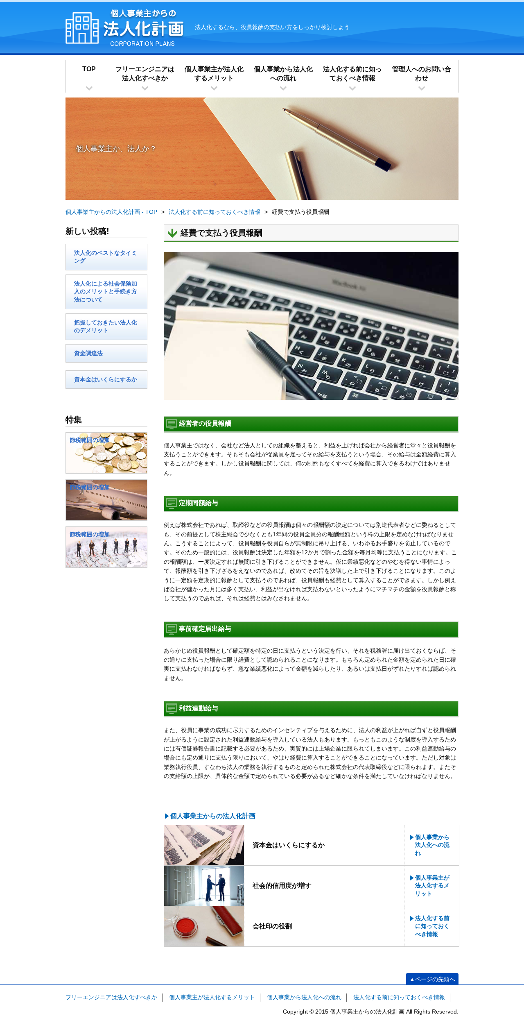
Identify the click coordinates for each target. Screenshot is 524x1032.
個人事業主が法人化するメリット (214, 74)
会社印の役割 (272, 926)
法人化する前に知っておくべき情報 (352, 74)
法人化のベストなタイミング (105, 256)
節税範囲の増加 (90, 440)
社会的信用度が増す (282, 885)
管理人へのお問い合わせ (421, 74)
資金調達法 (88, 353)
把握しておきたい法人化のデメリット (105, 326)
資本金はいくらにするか (105, 379)
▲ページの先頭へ (432, 979)
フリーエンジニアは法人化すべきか (144, 74)
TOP (89, 69)
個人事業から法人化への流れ (283, 74)
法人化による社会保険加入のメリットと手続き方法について (105, 291)
